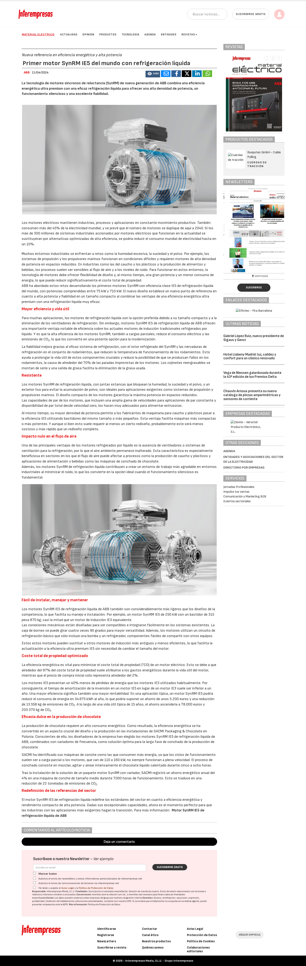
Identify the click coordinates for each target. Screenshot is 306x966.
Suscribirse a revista (111, 948)
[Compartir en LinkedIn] (197, 73)
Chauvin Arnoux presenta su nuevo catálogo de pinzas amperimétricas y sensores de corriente (252, 395)
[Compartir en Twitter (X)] (186, 73)
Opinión (88, 34)
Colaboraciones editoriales (198, 949)
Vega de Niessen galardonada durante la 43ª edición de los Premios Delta (252, 375)
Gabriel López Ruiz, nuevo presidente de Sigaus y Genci (253, 338)
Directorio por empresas (244, 468)
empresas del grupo (100, 898)
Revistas (188, 34)
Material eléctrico (38, 34)
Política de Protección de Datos (96, 888)
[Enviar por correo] (165, 73)
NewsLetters (106, 941)
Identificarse (106, 929)
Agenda (150, 34)
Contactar (149, 929)
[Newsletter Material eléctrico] (254, 230)
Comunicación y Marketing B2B (244, 497)
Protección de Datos (202, 935)
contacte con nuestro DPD (117, 901)
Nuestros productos (156, 941)
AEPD (65, 904)
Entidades (169, 34)
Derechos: (148, 898)
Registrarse (105, 935)
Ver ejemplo (103, 859)
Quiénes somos (152, 948)
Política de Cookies (201, 941)
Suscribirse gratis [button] (251, 14)
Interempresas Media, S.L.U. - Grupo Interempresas (159, 960)
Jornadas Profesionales (238, 487)
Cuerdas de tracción (257, 164)
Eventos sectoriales (237, 501)
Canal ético (150, 935)
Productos (108, 34)
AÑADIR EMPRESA (249, 934)
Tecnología (130, 34)
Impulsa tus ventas (236, 492)
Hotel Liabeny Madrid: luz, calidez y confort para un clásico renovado (249, 356)
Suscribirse (254, 287)
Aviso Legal (67, 888)
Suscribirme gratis (170, 867)
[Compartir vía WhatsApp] (207, 73)
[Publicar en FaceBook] (176, 73)
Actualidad (68, 34)
